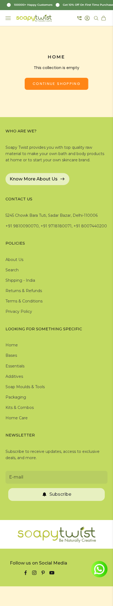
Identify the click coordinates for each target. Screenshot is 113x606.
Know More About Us (34, 179)
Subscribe (60, 494)
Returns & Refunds (23, 290)
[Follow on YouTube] (52, 572)
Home (11, 345)
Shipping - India (20, 280)
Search (12, 270)
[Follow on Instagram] (34, 572)
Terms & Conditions (24, 301)
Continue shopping (56, 83)
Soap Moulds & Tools (25, 386)
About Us (14, 259)
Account (87, 18)
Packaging (15, 397)
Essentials (14, 366)
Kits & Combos (19, 407)
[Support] (79, 18)
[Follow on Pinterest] (43, 572)
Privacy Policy (18, 311)
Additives (14, 376)
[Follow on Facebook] (25, 572)
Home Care (16, 417)
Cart (104, 18)
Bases (11, 355)
